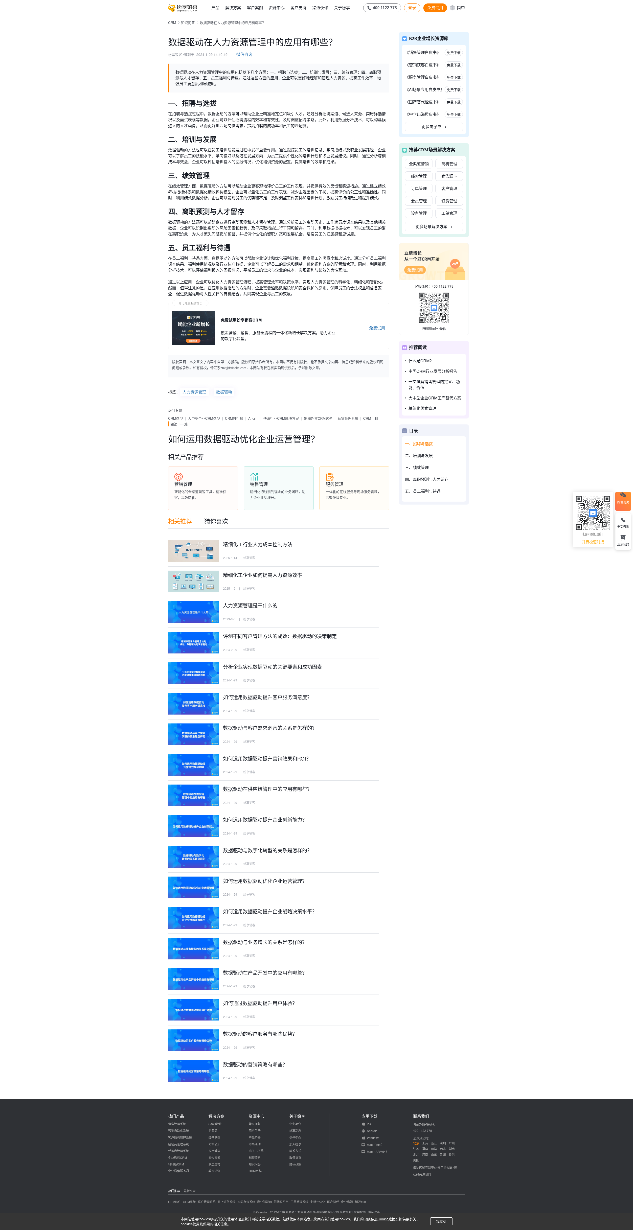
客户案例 (255, 7)
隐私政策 (295, 1164)
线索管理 (419, 176)
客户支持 (298, 7)
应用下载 (369, 1116)
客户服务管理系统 (180, 1137)
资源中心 (277, 7)
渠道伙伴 (320, 7)
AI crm (253, 418)
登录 (412, 7)
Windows (373, 1138)
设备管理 (419, 213)
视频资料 (255, 1157)
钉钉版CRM (176, 1164)
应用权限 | (361, 1212)
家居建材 (214, 1164)
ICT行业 (213, 1144)
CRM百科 (370, 418)
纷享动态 (295, 1130)
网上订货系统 (226, 1202)
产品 (215, 7)
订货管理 (449, 201)
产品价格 (255, 1137)
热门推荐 (174, 1191)
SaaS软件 (215, 1124)
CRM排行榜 (234, 418)
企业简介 (295, 1124)
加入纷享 (295, 1144)
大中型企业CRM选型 (204, 418)
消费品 (212, 1130)
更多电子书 (434, 126)
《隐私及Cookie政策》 (381, 1218)
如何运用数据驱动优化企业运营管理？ (243, 438)
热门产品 (176, 1116)
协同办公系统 (246, 1202)
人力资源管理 (194, 392)
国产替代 (333, 1202)
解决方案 (233, 7)
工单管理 (449, 213)
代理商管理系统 (178, 1151)
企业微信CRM (177, 1157)
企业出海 (347, 1202)
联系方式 (295, 1151)
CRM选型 (175, 418)
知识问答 (188, 22)
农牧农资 (214, 1157)
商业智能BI (264, 1202)
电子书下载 (256, 1151)
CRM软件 (174, 1202)
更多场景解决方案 (434, 226)
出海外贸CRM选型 (318, 418)
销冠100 (360, 1202)
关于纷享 (342, 7)
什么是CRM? (420, 361)
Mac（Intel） (375, 1144)
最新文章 (190, 1191)
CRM (172, 22)
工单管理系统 (299, 1202)
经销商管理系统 (178, 1144)
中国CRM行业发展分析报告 (432, 371)
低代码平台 (281, 1202)
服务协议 (295, 1157)
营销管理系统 (348, 418)
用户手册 (255, 1130)
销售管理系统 (177, 1124)
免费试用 (435, 7)
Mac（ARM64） (378, 1151)
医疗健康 (214, 1151)
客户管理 (449, 188)
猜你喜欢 (216, 520)
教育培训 (214, 1171)
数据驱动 (224, 392)
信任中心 (295, 1137)
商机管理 (449, 163)
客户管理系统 (207, 1202)
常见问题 (255, 1124)
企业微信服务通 (178, 1171)
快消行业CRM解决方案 (281, 418)
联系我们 (421, 1116)
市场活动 (255, 1144)
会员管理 (419, 201)
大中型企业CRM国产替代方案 (434, 398)
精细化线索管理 (422, 408)
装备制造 (214, 1137)
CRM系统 (189, 1202)
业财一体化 (317, 1202)
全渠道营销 (419, 163)
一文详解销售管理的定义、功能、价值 (434, 384)
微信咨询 (244, 54)
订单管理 (419, 188)
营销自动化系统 (178, 1130)
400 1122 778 (442, 286)
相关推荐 (180, 520)
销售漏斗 (449, 176)
